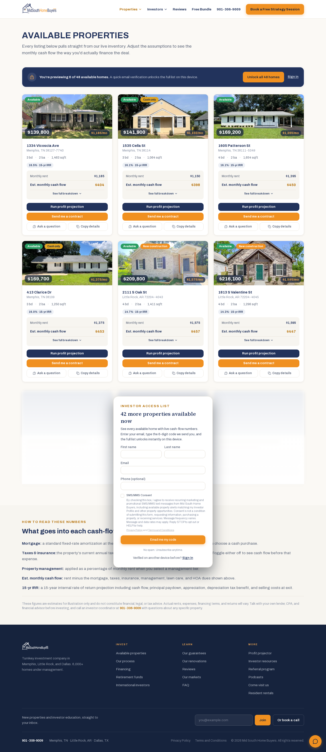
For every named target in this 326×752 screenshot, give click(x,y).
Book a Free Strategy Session (275, 9)
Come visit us (258, 685)
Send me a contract (67, 216)
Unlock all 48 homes (263, 77)
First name (128, 447)
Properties (128, 9)
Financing (123, 669)
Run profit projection (67, 206)
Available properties (131, 653)
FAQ (185, 685)
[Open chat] (315, 741)
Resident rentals (260, 693)
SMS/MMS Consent (139, 495)
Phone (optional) (133, 479)
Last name (172, 447)
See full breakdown (65, 193)
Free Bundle (201, 9)
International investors (133, 685)
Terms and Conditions (161, 530)
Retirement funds (129, 677)
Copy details (90, 226)
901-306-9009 (229, 9)
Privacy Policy (134, 530)
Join (262, 720)
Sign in (293, 76)
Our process (125, 661)
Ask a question (48, 226)
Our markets (191, 677)
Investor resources (262, 661)
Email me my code (163, 539)
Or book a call (288, 720)
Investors (155, 9)
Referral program (261, 669)
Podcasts (255, 677)
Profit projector (260, 653)
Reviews (180, 9)
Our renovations (194, 661)
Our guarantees (194, 653)
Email (125, 463)
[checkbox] (122, 495)
